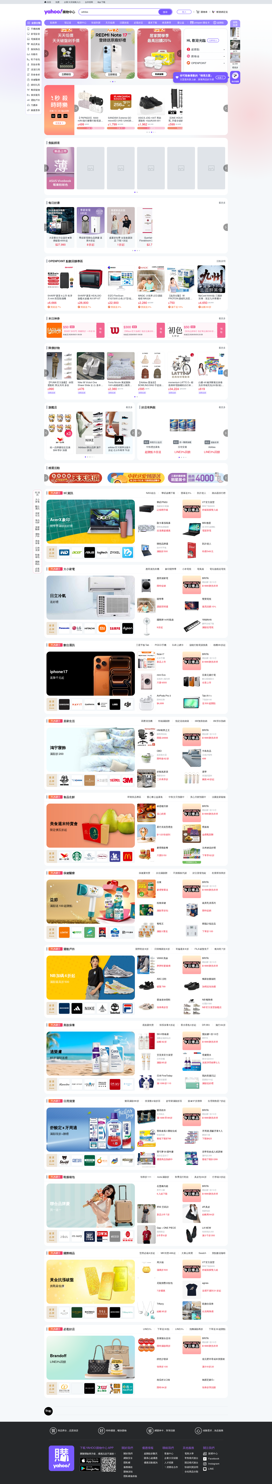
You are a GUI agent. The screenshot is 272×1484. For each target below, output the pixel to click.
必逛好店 (138, 22)
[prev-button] (46, 478)
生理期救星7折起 (217, 1100)
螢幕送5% (186, 493)
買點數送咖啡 (219, 1253)
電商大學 (189, 1453)
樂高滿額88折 (132, 1100)
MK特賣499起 (168, 1253)
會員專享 (166, 22)
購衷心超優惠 (151, 1458)
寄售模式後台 (191, 1458)
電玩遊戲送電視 (218, 569)
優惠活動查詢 (151, 1462)
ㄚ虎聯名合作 (171, 1467)
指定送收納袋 (182, 721)
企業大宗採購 (171, 1458)
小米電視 (186, 569)
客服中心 (168, 1453)
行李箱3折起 (219, 1176)
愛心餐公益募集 (155, 797)
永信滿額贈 (161, 872)
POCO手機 (160, 645)
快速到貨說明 (191, 1467)
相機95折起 (219, 645)
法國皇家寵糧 (219, 797)
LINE (211, 1468)
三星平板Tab (142, 645)
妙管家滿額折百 (174, 1100)
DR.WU (206, 1024)
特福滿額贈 (164, 721)
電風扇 (200, 569)
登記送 (67, 22)
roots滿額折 (163, 1176)
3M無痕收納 (201, 721)
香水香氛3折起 (188, 1024)
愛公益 (180, 22)
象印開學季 (170, 569)
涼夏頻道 (124, 22)
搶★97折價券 (195, 1100)
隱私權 (127, 1462)
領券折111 (145, 1176)
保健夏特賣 (144, 872)
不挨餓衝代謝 (180, 872)
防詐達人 (201, 493)
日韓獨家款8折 (162, 948)
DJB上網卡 (178, 645)
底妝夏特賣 (148, 1024)
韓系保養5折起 (167, 1024)
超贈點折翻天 (151, 1453)
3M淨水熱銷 (219, 721)
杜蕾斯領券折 (219, 872)
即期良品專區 (134, 797)
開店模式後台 (191, 1462)
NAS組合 (151, 493)
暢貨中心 (81, 22)
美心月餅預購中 (198, 797)
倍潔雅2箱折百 (152, 1100)
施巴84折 (221, 1024)
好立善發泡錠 (199, 872)
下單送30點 (163, 1329)
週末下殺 (152, 22)
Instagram (213, 1463)
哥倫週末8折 (182, 948)
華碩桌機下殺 (168, 493)
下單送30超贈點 (217, 1329)
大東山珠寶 (187, 1253)
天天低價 (110, 22)
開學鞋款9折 (142, 948)
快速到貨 (95, 22)
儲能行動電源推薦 (198, 645)
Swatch (202, 1253)
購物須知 (128, 1471)
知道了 (221, 77)
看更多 (235, 67)
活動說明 (221, 261)
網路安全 (128, 1458)
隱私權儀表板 (130, 1476)
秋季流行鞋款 (182, 1176)
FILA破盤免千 (202, 948)
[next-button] (225, 478)
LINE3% (147, 1329)
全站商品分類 (191, 1471)
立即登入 (213, 40)
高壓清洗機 (146, 721)
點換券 (53, 22)
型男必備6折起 (147, 1253)
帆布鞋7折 (220, 948)
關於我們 (128, 1453)
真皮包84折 (200, 1176)
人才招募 (168, 1462)
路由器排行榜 (219, 493)
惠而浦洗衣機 (152, 569)
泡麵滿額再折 (196, 1329)
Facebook (213, 1458)
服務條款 (128, 1467)
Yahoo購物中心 (59, 11)
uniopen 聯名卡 (202, 22)
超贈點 (220, 22)
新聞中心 (213, 1453)
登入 (184, 11)
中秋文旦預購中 (176, 797)
